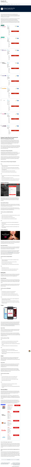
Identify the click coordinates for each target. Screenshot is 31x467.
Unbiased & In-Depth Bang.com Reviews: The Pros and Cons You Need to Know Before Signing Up (15, 464)
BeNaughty (9, 420)
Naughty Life (3, 1)
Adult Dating (8, 4)
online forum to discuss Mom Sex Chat (9, 324)
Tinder (8, 427)
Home (1, 4)
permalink (18, 459)
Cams (14, 4)
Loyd (12, 9)
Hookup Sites (4, 4)
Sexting (12, 4)
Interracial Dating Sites (10, 252)
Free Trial (17, 405)
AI (19, 4)
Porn (16, 4)
